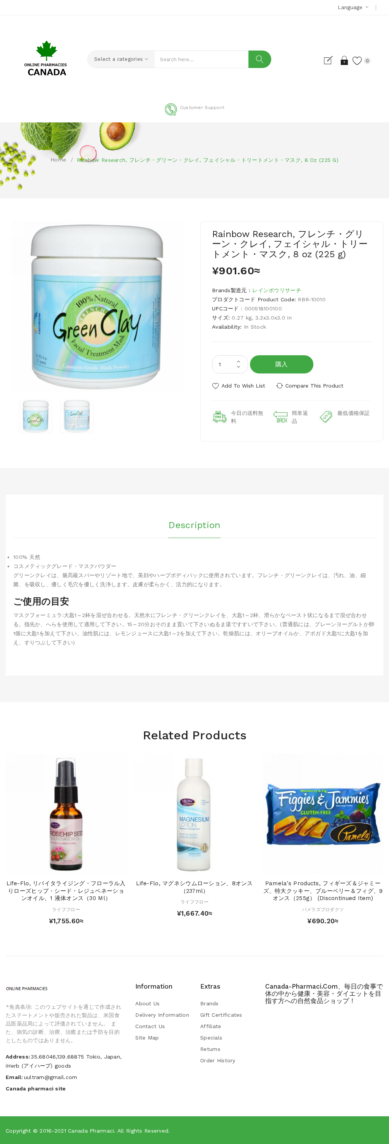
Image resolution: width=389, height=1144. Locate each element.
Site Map (147, 1038)
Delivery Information (162, 1015)
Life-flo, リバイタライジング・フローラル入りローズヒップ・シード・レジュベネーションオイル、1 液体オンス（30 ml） (65, 891)
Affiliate (210, 1026)
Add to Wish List (243, 386)
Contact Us (150, 1026)
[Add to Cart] (51, 866)
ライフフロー (66, 909)
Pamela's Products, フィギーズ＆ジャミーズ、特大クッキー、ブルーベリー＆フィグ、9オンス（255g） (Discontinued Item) (323, 891)
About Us (147, 1003)
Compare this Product (314, 386)
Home (58, 160)
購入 (281, 364)
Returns (210, 1049)
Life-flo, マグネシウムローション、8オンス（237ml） (194, 887)
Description (194, 525)
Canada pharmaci (91, 1131)
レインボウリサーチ (276, 290)
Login (345, 60)
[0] (357, 60)
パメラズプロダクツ (323, 909)
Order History (218, 1060)
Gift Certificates (221, 1015)
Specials (211, 1038)
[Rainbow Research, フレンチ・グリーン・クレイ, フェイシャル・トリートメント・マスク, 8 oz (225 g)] (35, 416)
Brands (209, 1003)
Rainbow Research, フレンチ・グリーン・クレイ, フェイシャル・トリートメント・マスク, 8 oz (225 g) (207, 160)
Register (331, 60)
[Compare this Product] (80, 866)
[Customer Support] (194, 114)
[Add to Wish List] (66, 866)
